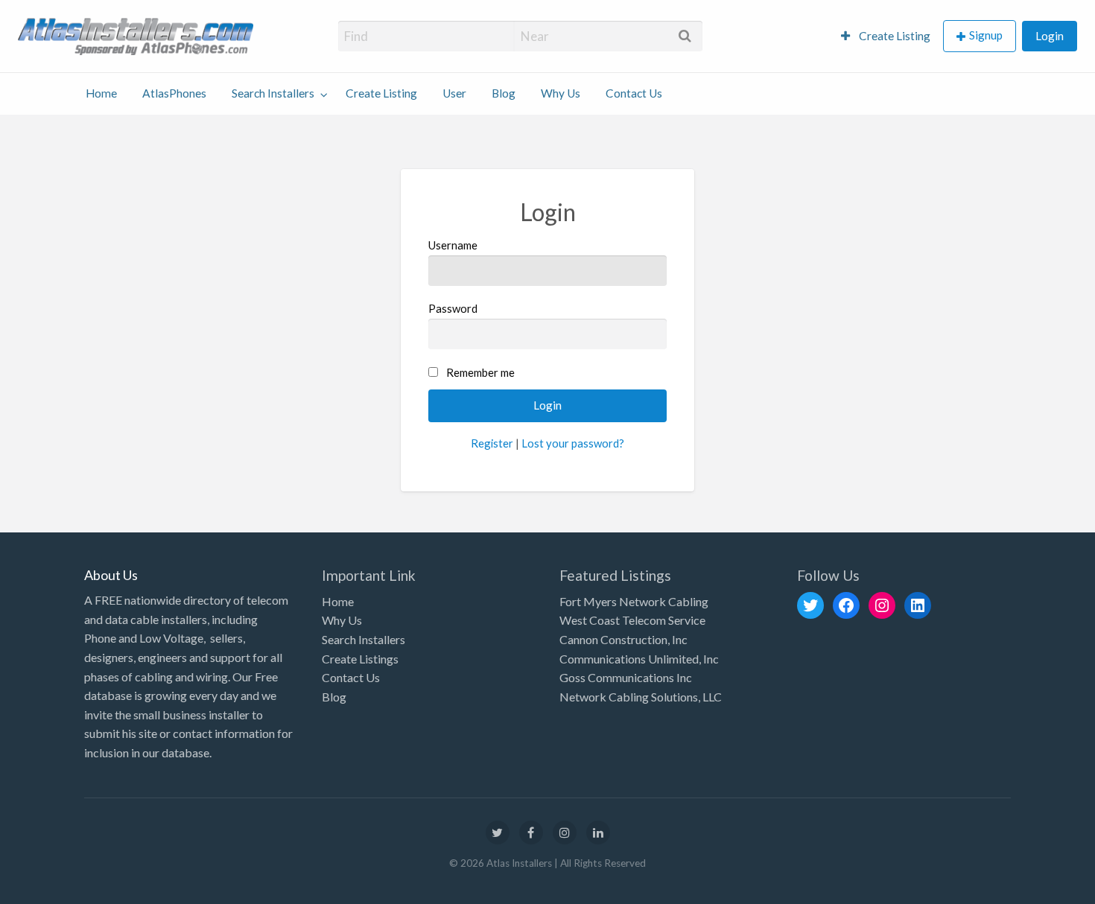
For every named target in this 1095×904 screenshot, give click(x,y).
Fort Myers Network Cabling (633, 601)
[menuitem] (885, 36)
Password (452, 308)
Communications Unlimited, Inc (639, 659)
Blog (503, 93)
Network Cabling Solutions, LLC (640, 697)
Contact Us (634, 93)
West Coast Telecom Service (632, 620)
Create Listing (893, 35)
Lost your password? (572, 443)
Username (452, 245)
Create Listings (360, 659)
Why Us (560, 93)
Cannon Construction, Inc (623, 639)
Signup (986, 35)
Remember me (480, 372)
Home (101, 93)
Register (492, 443)
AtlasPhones (174, 93)
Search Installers (273, 93)
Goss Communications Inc (625, 677)
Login (1049, 35)
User (454, 93)
